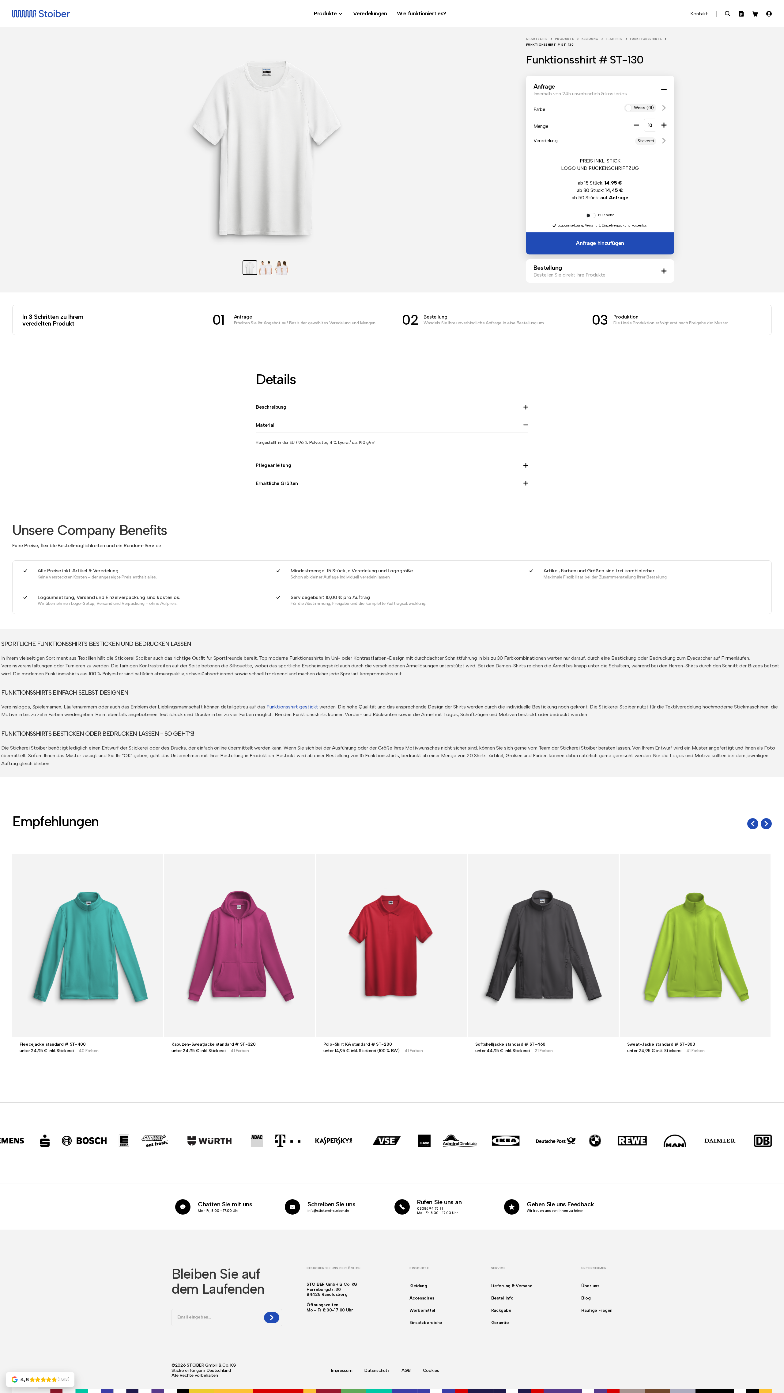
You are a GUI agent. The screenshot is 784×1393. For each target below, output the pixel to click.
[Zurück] (752, 823)
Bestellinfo (502, 1298)
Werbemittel (422, 1310)
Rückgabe (501, 1310)
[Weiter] (766, 823)
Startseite (537, 38)
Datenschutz (376, 1370)
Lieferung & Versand (512, 1285)
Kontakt (699, 14)
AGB (405, 1370)
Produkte (564, 38)
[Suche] (727, 14)
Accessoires (421, 1298)
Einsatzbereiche (425, 1322)
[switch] (591, 215)
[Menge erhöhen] (664, 125)
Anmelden (769, 14)
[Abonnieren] (271, 1317)
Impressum (341, 1370)
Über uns (590, 1285)
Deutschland (219, 1370)
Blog (586, 1298)
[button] (664, 108)
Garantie (500, 1322)
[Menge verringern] (636, 125)
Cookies (431, 1370)
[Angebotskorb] (741, 14)
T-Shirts (614, 38)
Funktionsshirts (646, 38)
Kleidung (590, 38)
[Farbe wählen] (25, 1389)
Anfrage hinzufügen (600, 243)
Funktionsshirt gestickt (292, 707)
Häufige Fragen (596, 1310)
